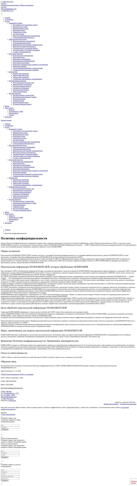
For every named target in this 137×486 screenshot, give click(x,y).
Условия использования (128, 404)
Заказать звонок (6, 120)
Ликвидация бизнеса (20, 92)
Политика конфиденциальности (12, 388)
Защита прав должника (21, 77)
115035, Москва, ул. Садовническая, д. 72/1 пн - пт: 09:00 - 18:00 (10, 393)
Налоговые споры (19, 30)
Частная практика (15, 93)
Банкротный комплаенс (21, 73)
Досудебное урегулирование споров (25, 25)
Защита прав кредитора (21, 75)
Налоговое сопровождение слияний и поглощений (30, 64)
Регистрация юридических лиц (23, 82)
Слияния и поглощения (21, 88)
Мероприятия (13, 113)
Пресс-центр (9, 108)
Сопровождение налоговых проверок (26, 70)
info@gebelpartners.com (8, 9)
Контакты (8, 117)
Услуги (7, 21)
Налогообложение (19, 99)
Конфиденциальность (111, 404)
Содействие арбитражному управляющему (27, 79)
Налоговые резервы (19, 66)
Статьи (11, 115)
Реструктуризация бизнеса (22, 86)
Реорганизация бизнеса (21, 90)
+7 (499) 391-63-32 (7, 2)
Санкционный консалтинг (22, 43)
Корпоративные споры (20, 28)
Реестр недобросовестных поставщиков (26, 36)
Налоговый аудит (19, 57)
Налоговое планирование (21, 59)
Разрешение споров (15, 23)
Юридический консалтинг (18, 39)
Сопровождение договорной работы (25, 48)
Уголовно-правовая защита (22, 104)
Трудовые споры (18, 34)
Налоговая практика (16, 54)
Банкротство (13, 72)
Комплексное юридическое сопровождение (28, 45)
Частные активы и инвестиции (23, 95)
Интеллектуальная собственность (24, 46)
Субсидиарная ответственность (23, 37)
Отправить (5, 429)
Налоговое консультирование (23, 55)
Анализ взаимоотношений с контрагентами (28, 68)
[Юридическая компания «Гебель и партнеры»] (17, 5)
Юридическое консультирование (24, 41)
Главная (7, 18)
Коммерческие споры (20, 27)
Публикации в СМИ (16, 111)
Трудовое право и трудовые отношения (26, 50)
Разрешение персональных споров (24, 97)
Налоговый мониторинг (21, 63)
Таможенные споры (19, 32)
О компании (9, 19)
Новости (12, 110)
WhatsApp (12, 400)
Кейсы (7, 106)
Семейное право (18, 101)
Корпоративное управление (22, 84)
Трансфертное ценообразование (24, 61)
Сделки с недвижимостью (22, 52)
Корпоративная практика (17, 81)
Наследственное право (20, 102)
